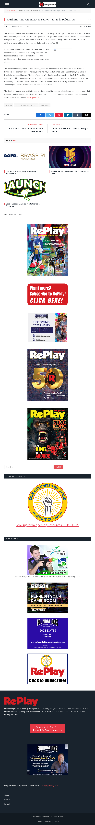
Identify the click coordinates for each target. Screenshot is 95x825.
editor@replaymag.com (49, 786)
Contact (7, 804)
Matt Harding (11, 27)
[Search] (88, 4)
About (6, 795)
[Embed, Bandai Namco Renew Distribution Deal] (70, 157)
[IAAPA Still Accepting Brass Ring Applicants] (25, 157)
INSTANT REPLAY (85, 27)
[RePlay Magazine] (47, 4)
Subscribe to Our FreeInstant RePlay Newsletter (47, 728)
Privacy (7, 799)
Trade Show (44, 105)
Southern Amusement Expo (26, 105)
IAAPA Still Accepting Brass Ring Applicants (21, 172)
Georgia (8, 105)
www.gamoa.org (33, 97)
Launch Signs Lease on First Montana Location (23, 205)
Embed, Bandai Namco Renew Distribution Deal (70, 172)
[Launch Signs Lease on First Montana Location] (25, 190)
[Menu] (7, 4)
